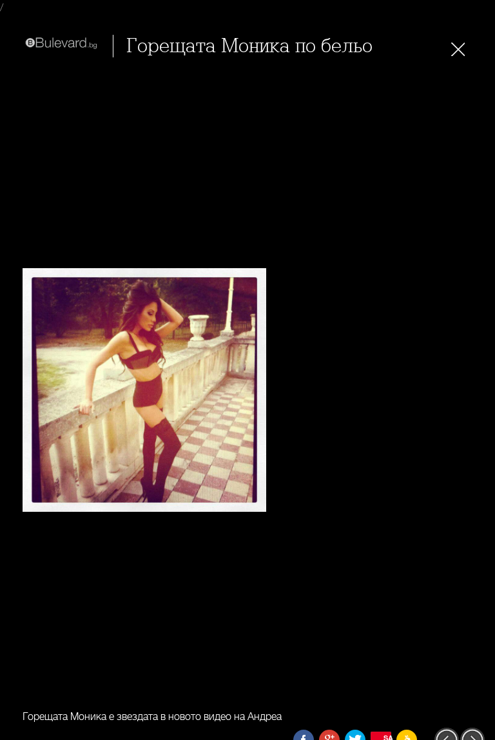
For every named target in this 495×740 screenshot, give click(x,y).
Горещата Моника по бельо (249, 46)
